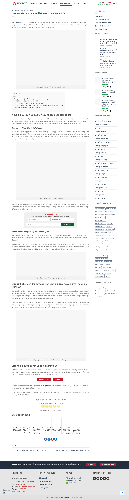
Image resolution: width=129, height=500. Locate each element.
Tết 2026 (107, 276)
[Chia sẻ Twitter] (49, 439)
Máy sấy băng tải (100, 132)
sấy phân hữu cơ (99, 250)
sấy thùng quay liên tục (101, 255)
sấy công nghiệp (99, 229)
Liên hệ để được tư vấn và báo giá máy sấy (27, 107)
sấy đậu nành (106, 270)
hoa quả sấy (98, 211)
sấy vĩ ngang (98, 270)
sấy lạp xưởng (99, 241)
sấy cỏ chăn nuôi (109, 229)
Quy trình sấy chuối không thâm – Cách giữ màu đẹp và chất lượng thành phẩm (108, 51)
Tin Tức (23, 10)
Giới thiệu (43, 3)
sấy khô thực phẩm (100, 235)
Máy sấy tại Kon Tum (100, 220)
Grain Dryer (98, 288)
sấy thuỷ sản (98, 252)
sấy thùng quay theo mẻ (101, 258)
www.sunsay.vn (21, 491)
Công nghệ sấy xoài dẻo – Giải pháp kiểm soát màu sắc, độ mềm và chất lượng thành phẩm (108, 62)
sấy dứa (97, 232)
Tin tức (77, 3)
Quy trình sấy (65, 3)
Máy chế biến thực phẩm (103, 121)
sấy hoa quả (104, 232)
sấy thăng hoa (99, 261)
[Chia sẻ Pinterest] (52, 439)
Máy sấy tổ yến (100, 191)
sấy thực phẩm (108, 261)
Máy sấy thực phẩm (101, 184)
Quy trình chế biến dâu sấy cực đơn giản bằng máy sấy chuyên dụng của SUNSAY (38, 105)
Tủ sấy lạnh (98, 296)
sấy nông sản (98, 247)
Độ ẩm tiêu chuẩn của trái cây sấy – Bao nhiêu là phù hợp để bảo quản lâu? (108, 41)
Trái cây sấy (29, 10)
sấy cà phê (110, 223)
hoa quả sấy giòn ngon (109, 211)
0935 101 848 (21, 484)
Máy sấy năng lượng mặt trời (104, 163)
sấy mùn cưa (107, 241)
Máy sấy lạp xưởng (101, 160)
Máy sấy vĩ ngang (100, 198)
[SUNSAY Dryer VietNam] (116, 3)
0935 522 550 (22, 489)
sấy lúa (108, 235)
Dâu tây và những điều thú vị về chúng (28, 101)
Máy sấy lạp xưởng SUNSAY (102, 293)
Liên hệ (85, 3)
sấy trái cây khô (107, 267)
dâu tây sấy (18, 445)
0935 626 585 (21, 482)
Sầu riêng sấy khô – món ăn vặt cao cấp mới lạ (71, 450)
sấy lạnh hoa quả (99, 238)
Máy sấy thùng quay (101, 188)
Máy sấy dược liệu (101, 149)
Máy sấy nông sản (100, 174)
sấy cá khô (109, 226)
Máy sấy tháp (99, 181)
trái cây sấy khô (99, 276)
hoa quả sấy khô (99, 214)
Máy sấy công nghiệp (102, 146)
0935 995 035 (22, 486)
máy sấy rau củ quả (100, 217)
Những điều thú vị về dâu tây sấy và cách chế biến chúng (31, 99)
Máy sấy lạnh (99, 156)
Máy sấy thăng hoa (101, 177)
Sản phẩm (53, 3)
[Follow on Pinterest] (107, 478)
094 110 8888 (106, 3)
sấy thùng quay (107, 252)
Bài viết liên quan (19, 110)
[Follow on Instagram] (97, 478)
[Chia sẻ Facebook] (45, 439)
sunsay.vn (44, 386)
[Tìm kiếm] (91, 3)
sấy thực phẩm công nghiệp (102, 264)
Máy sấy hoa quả (100, 153)
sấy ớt (113, 270)
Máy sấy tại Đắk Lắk (100, 223)
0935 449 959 (31, 486)
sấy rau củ (107, 250)
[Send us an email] (104, 478)
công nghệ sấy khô (111, 208)
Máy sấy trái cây (100, 195)
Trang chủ (34, 3)
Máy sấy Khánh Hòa (110, 214)
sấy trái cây (98, 267)
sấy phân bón (107, 247)
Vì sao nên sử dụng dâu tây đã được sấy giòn (30, 103)
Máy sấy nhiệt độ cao (102, 167)
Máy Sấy (97, 128)
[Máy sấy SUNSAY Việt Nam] (114, 3)
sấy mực (97, 244)
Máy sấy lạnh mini (111, 291)
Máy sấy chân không (101, 139)
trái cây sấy (24, 445)
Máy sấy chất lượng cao (102, 142)
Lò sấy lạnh (105, 288)
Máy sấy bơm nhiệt (101, 135)
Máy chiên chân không (102, 125)
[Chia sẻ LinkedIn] (55, 439)
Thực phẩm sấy (99, 273)
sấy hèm (111, 232)
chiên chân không (99, 208)
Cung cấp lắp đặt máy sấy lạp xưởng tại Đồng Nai (31, 450)
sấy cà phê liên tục (100, 226)
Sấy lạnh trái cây (110, 238)
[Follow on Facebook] (94, 478)
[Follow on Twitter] (101, 478)
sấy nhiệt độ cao (105, 244)
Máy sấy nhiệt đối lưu (102, 170)
